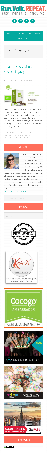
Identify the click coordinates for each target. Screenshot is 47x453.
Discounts (8, 138)
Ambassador (19, 133)
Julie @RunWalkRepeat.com (15, 191)
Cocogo (28, 133)
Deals (35, 135)
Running (26, 138)
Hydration (17, 138)
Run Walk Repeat (23, 10)
